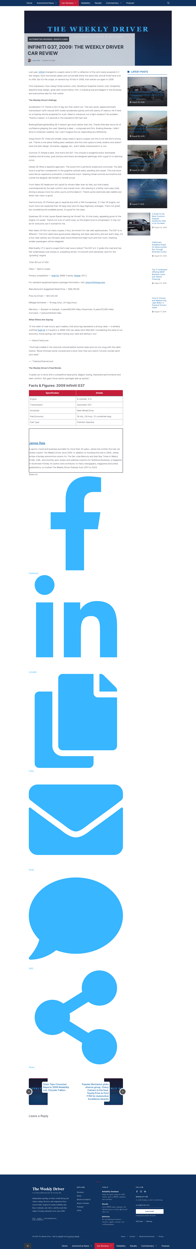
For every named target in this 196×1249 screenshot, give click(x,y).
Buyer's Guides (83, 1203)
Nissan (77, 275)
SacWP (60, 1236)
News (79, 1196)
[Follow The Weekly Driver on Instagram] (141, 1191)
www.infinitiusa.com (95, 282)
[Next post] (122, 1091)
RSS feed (139, 1221)
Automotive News (45, 3)
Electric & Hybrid (83, 1199)
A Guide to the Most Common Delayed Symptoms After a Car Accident (146, 95)
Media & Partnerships (146, 1236)
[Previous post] (28, 1091)
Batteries (106, 1216)
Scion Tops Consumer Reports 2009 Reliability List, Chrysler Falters (56, 1087)
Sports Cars (61, 39)
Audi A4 (41, 330)
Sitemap (149, 1221)
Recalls (98, 3)
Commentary (112, 3)
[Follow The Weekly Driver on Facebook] (137, 1191)
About (123, 1236)
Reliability (85, 3)
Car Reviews (68, 3)
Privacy (161, 1236)
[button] (168, 3)
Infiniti (42, 72)
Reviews (80, 1192)
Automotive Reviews (40, 39)
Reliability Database (110, 1191)
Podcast (130, 3)
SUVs (79, 1210)
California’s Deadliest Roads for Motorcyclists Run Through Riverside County (147, 129)
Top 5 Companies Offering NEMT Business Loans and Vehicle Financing (144, 162)
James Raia (36, 60)
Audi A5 (55, 275)
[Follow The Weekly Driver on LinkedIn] (145, 1191)
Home (29, 3)
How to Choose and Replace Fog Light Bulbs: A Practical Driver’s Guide (145, 196)
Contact (132, 1236)
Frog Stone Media (72, 1236)
